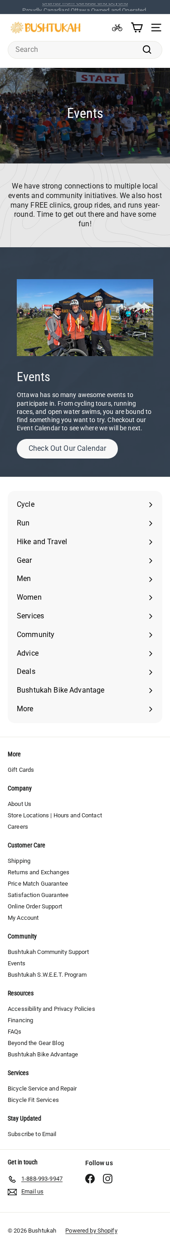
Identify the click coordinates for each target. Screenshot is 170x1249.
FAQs (15, 1031)
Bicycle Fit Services (33, 1099)
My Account (23, 917)
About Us (19, 803)
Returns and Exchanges (38, 872)
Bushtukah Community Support (48, 951)
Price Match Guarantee (38, 883)
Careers (18, 826)
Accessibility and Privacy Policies (51, 1008)
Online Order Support (35, 906)
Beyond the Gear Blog (36, 1043)
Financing (20, 1020)
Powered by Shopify (91, 1230)
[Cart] (136, 27)
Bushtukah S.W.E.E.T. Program (47, 974)
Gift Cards (21, 769)
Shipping (19, 860)
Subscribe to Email (32, 1134)
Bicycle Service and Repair (42, 1088)
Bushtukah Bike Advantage (43, 1054)
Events (16, 963)
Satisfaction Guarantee (38, 895)
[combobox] (85, 50)
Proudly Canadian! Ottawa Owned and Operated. (84, 6)
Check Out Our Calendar (67, 448)
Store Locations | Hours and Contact (55, 815)
